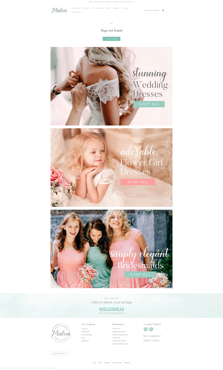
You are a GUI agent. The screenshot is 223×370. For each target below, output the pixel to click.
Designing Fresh (51, 368)
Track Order (116, 338)
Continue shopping (111, 39)
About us (84, 329)
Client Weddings (87, 335)
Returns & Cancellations (120, 335)
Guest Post (85, 341)
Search (100, 363)
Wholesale (127, 363)
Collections (107, 363)
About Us (156, 340)
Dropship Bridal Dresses (120, 344)
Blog (83, 338)
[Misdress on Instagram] (145, 329)
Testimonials (85, 332)
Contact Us (116, 329)
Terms (37, 368)
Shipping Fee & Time (119, 332)
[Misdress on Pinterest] (151, 329)
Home (94, 363)
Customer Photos (117, 363)
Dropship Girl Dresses (119, 341)
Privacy (43, 368)
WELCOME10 (111, 309)
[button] (116, 8)
